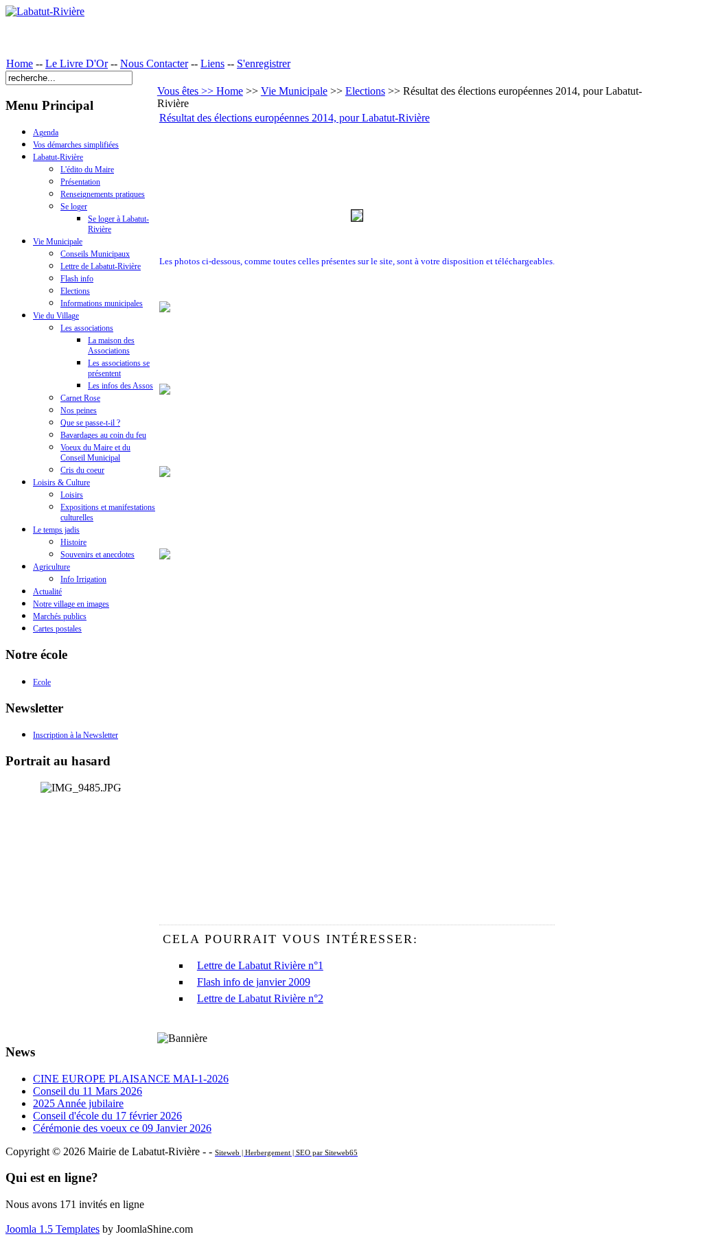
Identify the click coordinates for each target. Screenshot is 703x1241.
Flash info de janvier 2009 (253, 982)
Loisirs (71, 495)
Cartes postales (57, 629)
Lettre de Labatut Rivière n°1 (260, 965)
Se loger (73, 206)
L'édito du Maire (87, 169)
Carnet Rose (80, 398)
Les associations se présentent (119, 368)
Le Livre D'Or (76, 63)
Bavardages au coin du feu (103, 435)
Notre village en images (71, 604)
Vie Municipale (57, 241)
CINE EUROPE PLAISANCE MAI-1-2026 (131, 1079)
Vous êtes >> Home (200, 91)
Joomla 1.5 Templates (52, 1229)
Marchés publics (60, 616)
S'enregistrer (263, 63)
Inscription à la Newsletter (75, 735)
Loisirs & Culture (61, 482)
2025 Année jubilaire (78, 1103)
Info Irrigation (83, 579)
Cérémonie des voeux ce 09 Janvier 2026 (122, 1128)
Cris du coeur (82, 470)
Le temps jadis (56, 530)
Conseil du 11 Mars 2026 (87, 1091)
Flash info (76, 278)
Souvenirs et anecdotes (97, 554)
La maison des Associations (111, 346)
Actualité (47, 591)
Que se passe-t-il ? (90, 423)
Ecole (42, 682)
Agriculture (51, 567)
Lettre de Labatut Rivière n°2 (260, 998)
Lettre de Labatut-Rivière (100, 266)
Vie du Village (56, 316)
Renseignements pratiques (102, 194)
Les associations (86, 328)
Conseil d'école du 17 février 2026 (107, 1116)
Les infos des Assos (120, 386)
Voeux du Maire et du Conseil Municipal (95, 453)
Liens (212, 63)
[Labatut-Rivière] (44, 11)
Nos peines (78, 410)
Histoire (73, 542)
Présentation (80, 182)
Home (19, 63)
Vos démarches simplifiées (76, 145)
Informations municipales (101, 303)
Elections (75, 291)
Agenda (45, 132)
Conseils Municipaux (95, 254)
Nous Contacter (154, 63)
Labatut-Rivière (58, 157)
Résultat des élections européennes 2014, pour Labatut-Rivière (294, 118)
